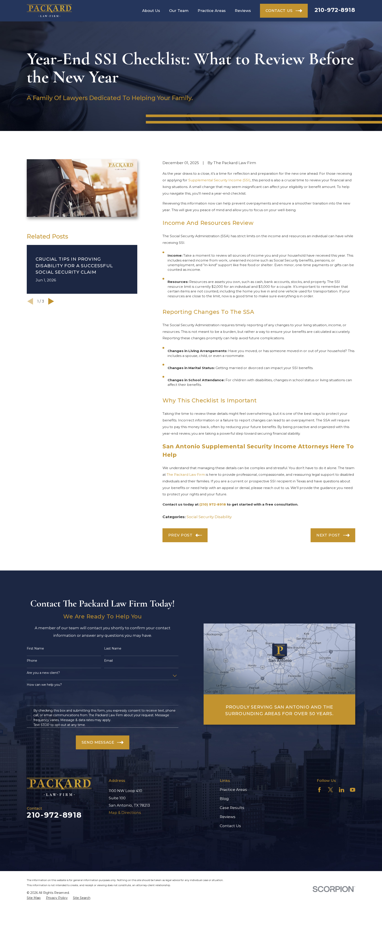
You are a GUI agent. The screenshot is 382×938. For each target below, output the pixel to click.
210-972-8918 (335, 9)
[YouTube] (352, 789)
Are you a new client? (43, 673)
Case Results (232, 807)
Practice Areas (233, 789)
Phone (32, 661)
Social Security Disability (209, 517)
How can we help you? (44, 685)
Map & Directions (125, 812)
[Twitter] (330, 789)
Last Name (112, 648)
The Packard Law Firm (186, 474)
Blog (224, 798)
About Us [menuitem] (151, 10)
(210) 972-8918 (212, 504)
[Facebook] (319, 789)
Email (108, 661)
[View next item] (51, 301)
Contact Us (230, 826)
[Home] (49, 10)
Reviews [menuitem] (243, 10)
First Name (35, 648)
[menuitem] (34, 898)
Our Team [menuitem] (179, 10)
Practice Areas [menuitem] (212, 10)
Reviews (227, 817)
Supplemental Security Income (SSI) (219, 180)
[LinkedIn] (341, 789)
